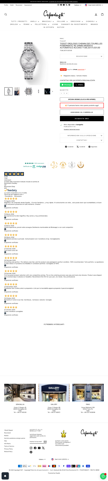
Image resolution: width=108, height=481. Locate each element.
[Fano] (88, 393)
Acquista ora (82, 118)
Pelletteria (41, 24)
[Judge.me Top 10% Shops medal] (80, 165)
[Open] (5, 475)
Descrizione (81, 56)
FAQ (5, 441)
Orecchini (76, 21)
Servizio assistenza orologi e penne (14, 438)
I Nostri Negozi (8, 430)
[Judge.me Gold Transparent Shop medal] (54, 165)
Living (55, 24)
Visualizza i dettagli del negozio (72, 129)
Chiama (80, 85)
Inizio (61, 38)
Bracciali (47, 21)
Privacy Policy (8, 449)
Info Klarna (7, 443)
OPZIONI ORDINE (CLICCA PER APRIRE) (82, 99)
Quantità (64, 90)
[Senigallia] (20, 393)
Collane (61, 21)
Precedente (9, 196)
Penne (27, 24)
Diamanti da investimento (74, 24)
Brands (94, 24)
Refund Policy (8, 451)
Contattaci (82, 140)
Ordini (12, 5)
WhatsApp (67, 85)
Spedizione (63, 64)
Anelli (33, 21)
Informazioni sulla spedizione (81, 135)
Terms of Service (9, 446)
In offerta (48, 27)
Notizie (60, 27)
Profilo (6, 5)
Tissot (63, 41)
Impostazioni (28, 5)
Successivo (18, 196)
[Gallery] (54, 393)
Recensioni (19, 5)
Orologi (14, 24)
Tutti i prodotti (19, 21)
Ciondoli (90, 21)
